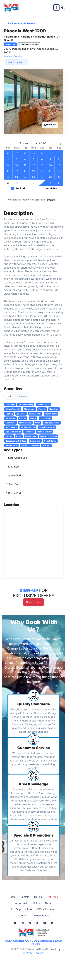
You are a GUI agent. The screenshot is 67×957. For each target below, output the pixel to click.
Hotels (38, 896)
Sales (36, 903)
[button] (33, 101)
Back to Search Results (21, 23)
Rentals (25, 896)
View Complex (15, 62)
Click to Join (33, 602)
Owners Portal (40, 915)
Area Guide (21, 903)
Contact (22, 915)
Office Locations (47, 909)
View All (51, 124)
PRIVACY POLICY (33, 952)
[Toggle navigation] (56, 7)
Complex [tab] (22, 396)
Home (12, 896)
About (48, 903)
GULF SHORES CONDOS (21, 940)
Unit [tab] (9, 396)
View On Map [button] (15, 56)
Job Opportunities (21, 909)
